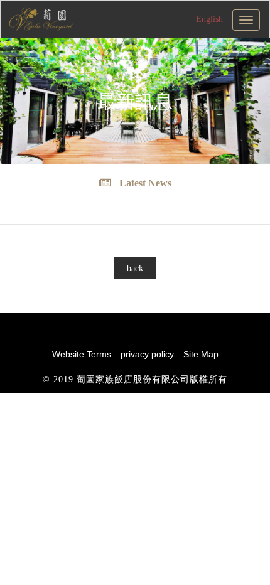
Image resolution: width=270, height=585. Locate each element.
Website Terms (81, 354)
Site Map (201, 354)
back (135, 268)
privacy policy (147, 354)
